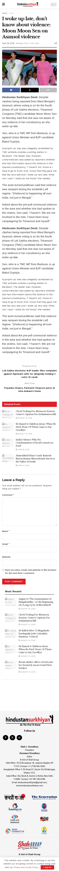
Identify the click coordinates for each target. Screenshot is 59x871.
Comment (8, 494)
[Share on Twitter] (30, 90)
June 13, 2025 (23, 465)
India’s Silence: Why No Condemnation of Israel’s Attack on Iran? (34, 442)
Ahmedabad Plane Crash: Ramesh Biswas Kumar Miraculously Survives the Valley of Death (35, 458)
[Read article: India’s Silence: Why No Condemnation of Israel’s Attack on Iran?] (8, 442)
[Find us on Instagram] (19, 737)
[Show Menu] (3, 4)
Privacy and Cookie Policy (25, 867)
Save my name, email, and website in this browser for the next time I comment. (30, 571)
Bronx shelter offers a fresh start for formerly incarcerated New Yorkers (36, 665)
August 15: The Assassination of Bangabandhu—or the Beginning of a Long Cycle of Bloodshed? (36, 602)
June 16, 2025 (23, 450)
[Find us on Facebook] (5, 737)
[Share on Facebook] (11, 90)
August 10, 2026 (24, 418)
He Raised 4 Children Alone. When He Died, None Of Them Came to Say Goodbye (36, 427)
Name (6, 531)
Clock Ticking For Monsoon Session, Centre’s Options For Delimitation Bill (34, 617)
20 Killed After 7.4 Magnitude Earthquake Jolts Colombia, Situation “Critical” (34, 633)
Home (4, 13)
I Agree (47, 867)
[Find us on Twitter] (12, 737)
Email (6, 544)
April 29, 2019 (8, 43)
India (12, 13)
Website (6, 557)
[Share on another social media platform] (48, 90)
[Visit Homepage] (27, 4)
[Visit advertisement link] (29, 685)
